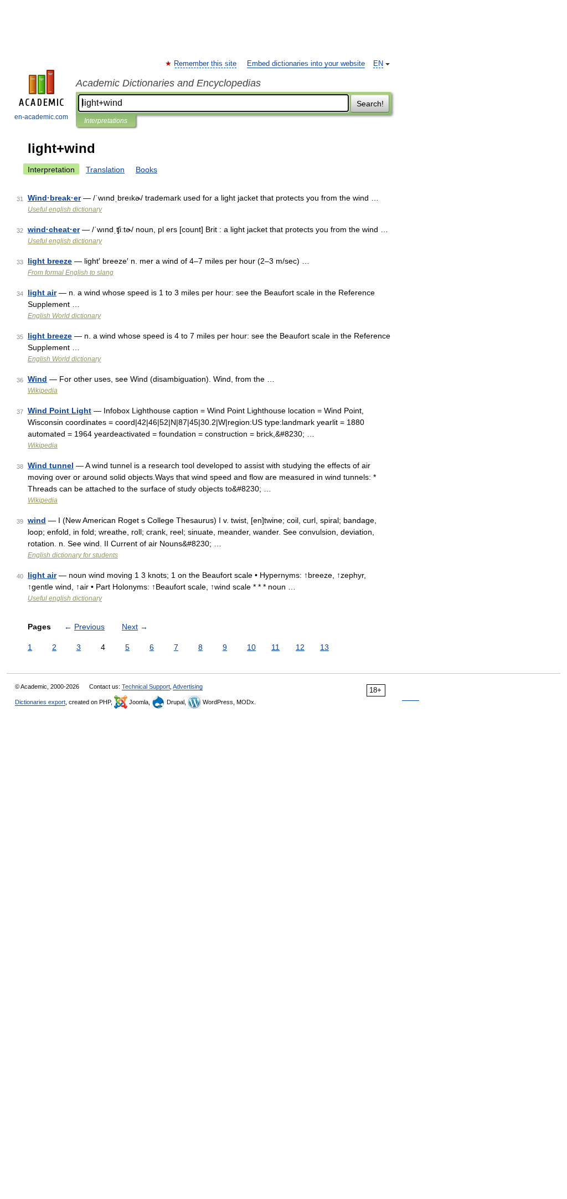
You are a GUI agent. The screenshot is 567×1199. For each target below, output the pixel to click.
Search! (370, 103)
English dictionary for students (73, 555)
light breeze (50, 261)
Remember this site (205, 64)
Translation (105, 169)
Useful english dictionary (65, 209)
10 (251, 647)
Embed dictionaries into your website (306, 64)
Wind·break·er (54, 197)
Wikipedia (43, 390)
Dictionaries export (40, 702)
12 (300, 647)
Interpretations (105, 121)
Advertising (188, 686)
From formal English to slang (71, 272)
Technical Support (146, 686)
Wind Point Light (59, 410)
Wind (37, 379)
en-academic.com (41, 117)
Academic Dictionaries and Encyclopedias (168, 83)
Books (146, 169)
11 (275, 647)
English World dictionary (64, 316)
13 (324, 647)
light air (42, 292)
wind (37, 520)
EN (378, 64)
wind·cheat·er (54, 229)
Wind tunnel (51, 465)
